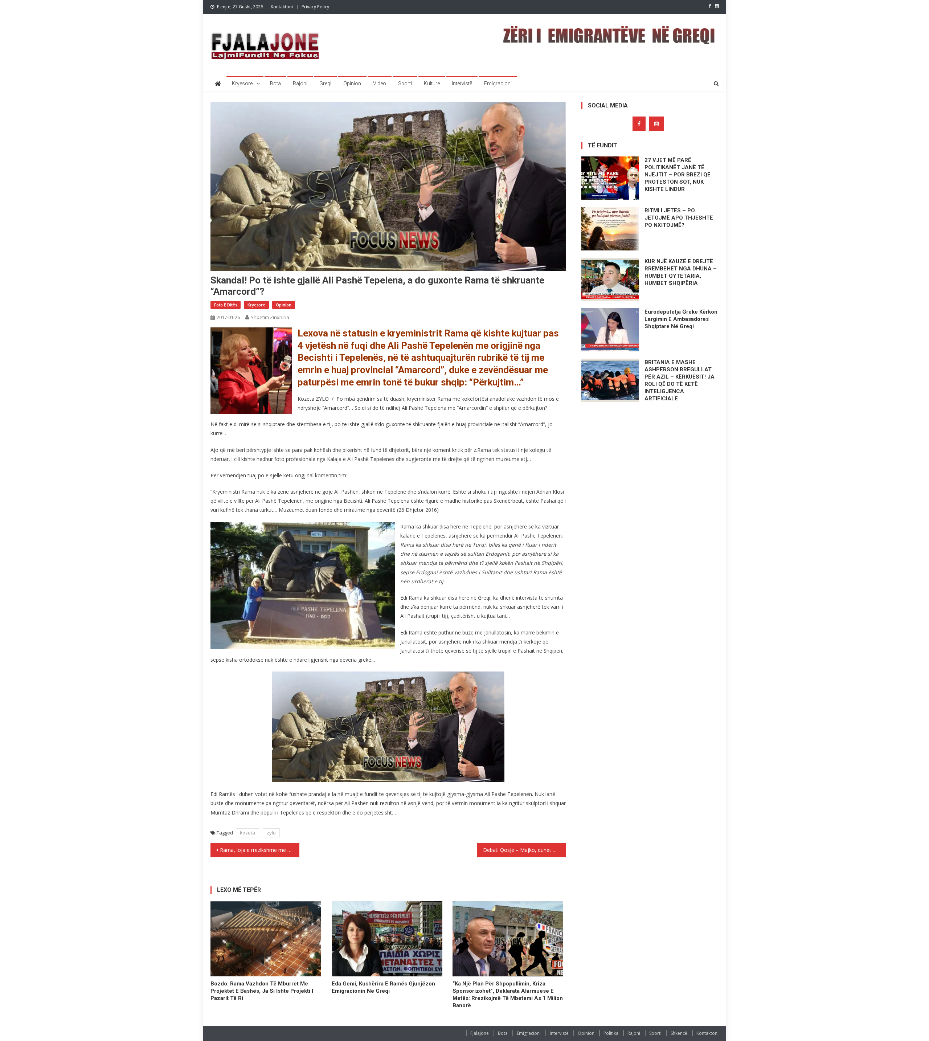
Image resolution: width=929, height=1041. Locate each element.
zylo (271, 832)
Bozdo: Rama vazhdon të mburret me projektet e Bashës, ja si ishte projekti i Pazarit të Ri (261, 990)
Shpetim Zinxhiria (270, 317)
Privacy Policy (315, 7)
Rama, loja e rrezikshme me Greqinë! (259, 849)
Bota (275, 83)
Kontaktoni (282, 7)
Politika (610, 1033)
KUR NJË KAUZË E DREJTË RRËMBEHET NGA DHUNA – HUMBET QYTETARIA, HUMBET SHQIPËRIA (680, 272)
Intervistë (462, 83)
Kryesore (242, 83)
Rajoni (300, 83)
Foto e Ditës (225, 304)
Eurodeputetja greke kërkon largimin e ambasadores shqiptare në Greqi (680, 319)
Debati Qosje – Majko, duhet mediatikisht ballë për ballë (524, 849)
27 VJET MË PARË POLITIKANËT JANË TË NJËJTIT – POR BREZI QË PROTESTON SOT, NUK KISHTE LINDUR (677, 174)
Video (379, 83)
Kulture (432, 83)
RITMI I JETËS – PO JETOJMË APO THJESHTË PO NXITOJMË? (678, 217)
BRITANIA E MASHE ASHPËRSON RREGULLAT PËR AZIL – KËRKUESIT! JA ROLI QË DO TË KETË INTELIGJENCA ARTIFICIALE (679, 380)
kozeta (247, 832)
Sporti (405, 83)
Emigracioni (498, 83)
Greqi (325, 83)
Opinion (352, 83)
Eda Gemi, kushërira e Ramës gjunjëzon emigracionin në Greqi (383, 987)
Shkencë (679, 1033)
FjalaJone (479, 1033)
